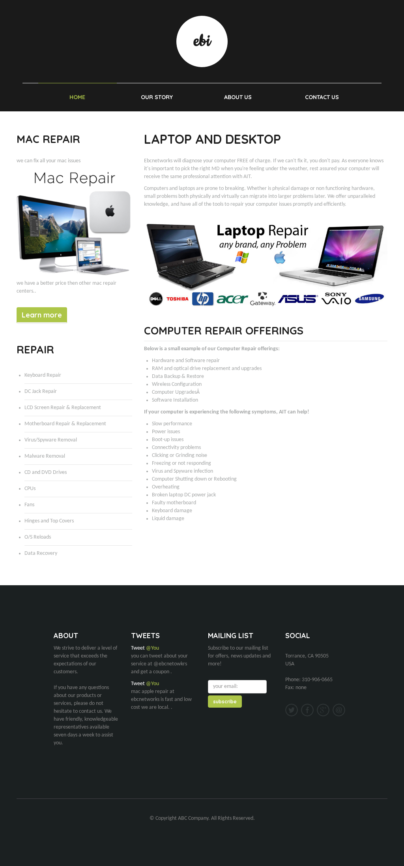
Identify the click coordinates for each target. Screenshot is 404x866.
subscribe (225, 701)
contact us (322, 97)
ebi (202, 41)
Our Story (157, 97)
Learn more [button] (42, 314)
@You (152, 648)
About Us (238, 97)
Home (77, 97)
